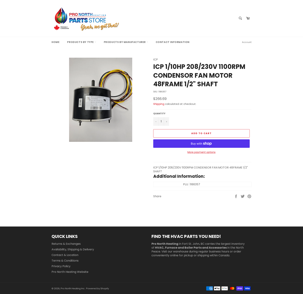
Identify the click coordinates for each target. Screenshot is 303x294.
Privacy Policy (61, 266)
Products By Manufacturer (125, 42)
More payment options (201, 152)
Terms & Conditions (65, 261)
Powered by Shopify (97, 288)
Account (246, 42)
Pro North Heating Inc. (73, 288)
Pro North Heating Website (70, 272)
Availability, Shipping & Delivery (73, 249)
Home (55, 42)
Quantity (159, 113)
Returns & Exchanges (66, 244)
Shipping (158, 104)
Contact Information (173, 42)
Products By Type (80, 42)
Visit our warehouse (174, 251)
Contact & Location (65, 255)
